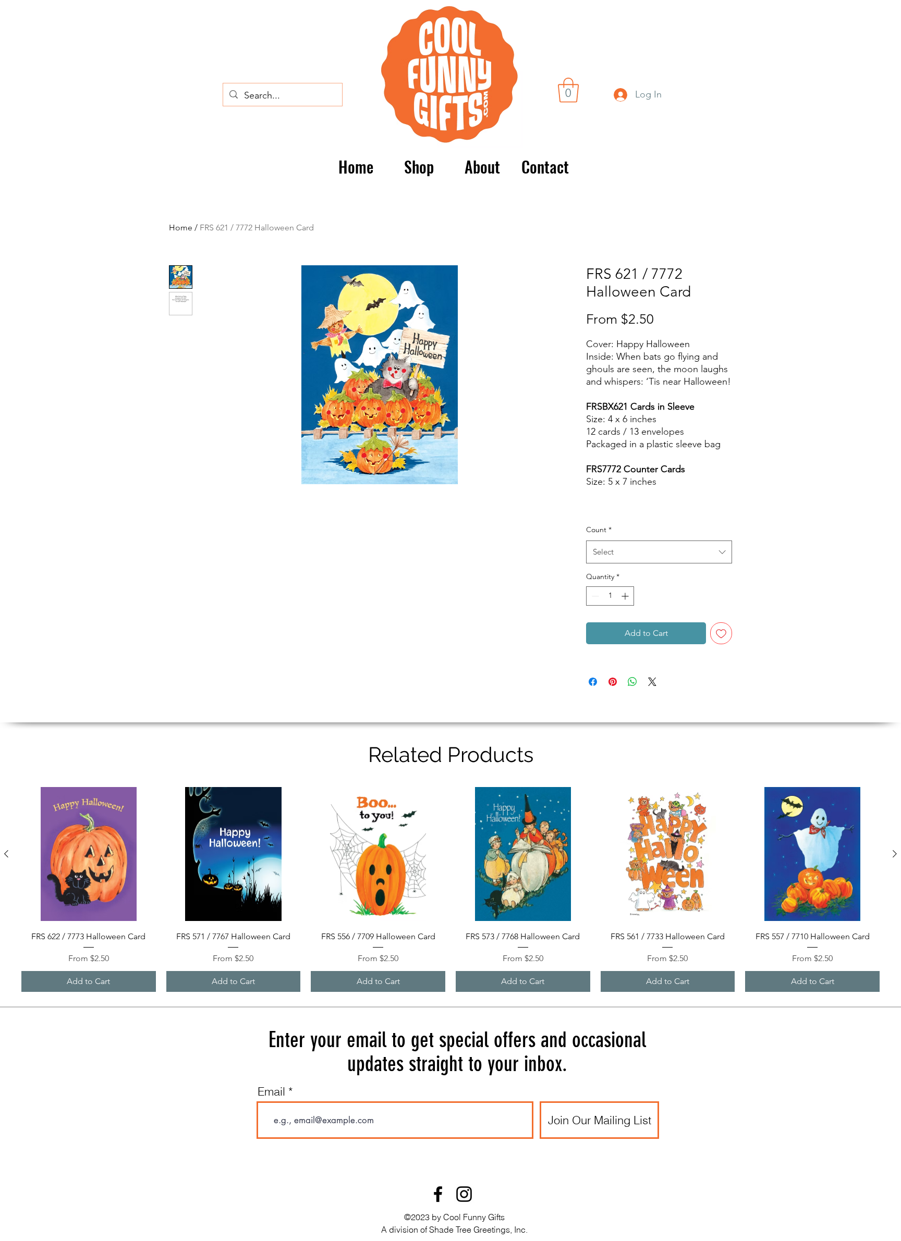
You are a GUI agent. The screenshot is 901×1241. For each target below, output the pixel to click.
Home (180, 227)
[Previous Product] (6, 853)
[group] (450, 890)
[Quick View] (88, 854)
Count (599, 529)
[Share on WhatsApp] (632, 681)
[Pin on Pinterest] (612, 681)
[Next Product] (894, 853)
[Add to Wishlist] (721, 633)
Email (271, 1091)
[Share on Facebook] (593, 681)
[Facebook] (438, 1194)
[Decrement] (594, 596)
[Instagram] (464, 1194)
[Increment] (625, 596)
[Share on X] (652, 681)
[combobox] (659, 551)
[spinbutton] (610, 596)
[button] (568, 90)
